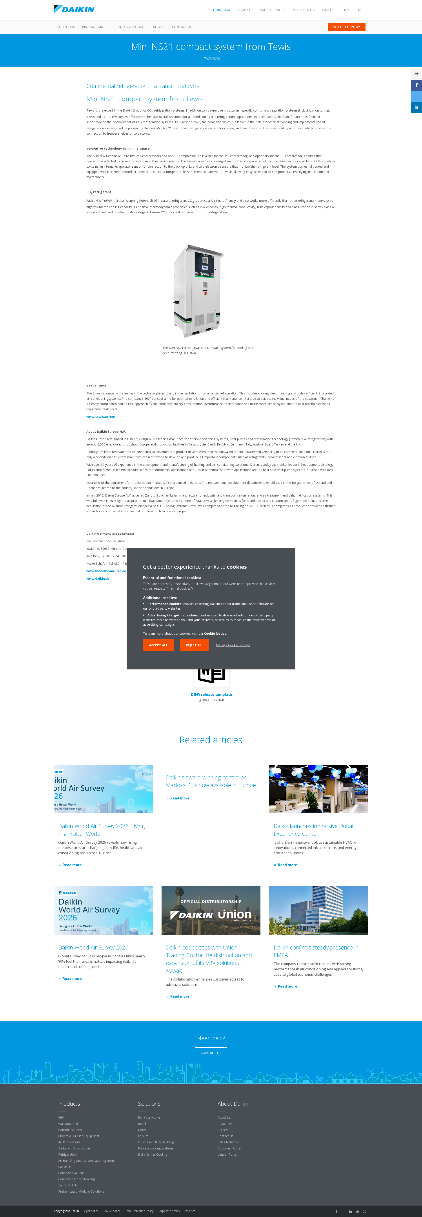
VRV (61, 1117)
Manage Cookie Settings (233, 645)
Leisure (143, 1136)
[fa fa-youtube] (357, 1211)
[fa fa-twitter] (343, 1211)
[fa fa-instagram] (364, 1211)
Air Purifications (69, 1142)
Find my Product (131, 27)
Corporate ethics (169, 1211)
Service (159, 27)
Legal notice (91, 1211)
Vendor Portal (227, 1154)
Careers (223, 1130)
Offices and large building (156, 1142)
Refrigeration (67, 1154)
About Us (224, 1117)
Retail (142, 1124)
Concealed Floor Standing (76, 1179)
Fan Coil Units (68, 1185)
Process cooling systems (155, 1148)
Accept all (158, 645)
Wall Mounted (68, 1124)
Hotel (142, 1130)
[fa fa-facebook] (336, 1211)
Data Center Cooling (152, 1154)
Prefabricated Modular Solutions (81, 1191)
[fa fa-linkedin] (350, 1211)
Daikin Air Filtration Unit (75, 1148)
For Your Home (149, 1117)
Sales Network (228, 1142)
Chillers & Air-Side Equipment (78, 1136)
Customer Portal (229, 1148)
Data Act (189, 1211)
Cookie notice (112, 1211)
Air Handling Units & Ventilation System (86, 1160)
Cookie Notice (215, 633)
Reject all (194, 645)
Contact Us (182, 27)
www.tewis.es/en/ (100, 416)
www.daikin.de (98, 578)
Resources (225, 1124)
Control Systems (70, 1130)
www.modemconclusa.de (106, 571)
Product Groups (96, 27)
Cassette (64, 1167)
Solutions (66, 27)
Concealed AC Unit (71, 1173)
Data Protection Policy (139, 1211)
